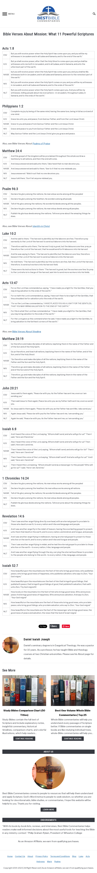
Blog (74, 856)
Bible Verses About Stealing (26, 331)
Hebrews (40, 861)
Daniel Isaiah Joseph (37, 639)
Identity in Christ (41, 226)
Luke (81, 856)
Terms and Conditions (60, 856)
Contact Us (20, 856)
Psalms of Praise (41, 143)
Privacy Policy (41, 856)
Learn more (48, 809)
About (30, 856)
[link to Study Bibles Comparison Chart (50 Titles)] (24, 690)
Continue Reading (24, 739)
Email (54, 626)
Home (10, 856)
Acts (88, 856)
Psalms (57, 861)
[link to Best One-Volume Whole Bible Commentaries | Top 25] (73, 690)
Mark (49, 861)
